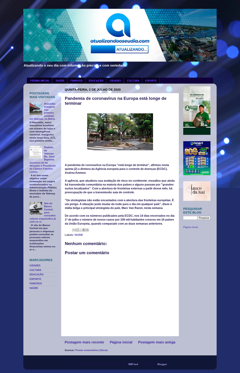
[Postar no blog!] (77, 230)
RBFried (133, 364)
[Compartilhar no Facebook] (84, 230)
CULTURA (133, 80)
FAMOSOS (76, 80)
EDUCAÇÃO (96, 80)
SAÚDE (60, 80)
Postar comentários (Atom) (91, 350)
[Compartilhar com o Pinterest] (87, 230)
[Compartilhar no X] (80, 230)
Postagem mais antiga (156, 342)
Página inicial (121, 342)
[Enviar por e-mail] (74, 230)
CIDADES (115, 80)
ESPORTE (151, 80)
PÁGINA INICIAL (40, 80)
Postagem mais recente (84, 342)
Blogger (162, 364)
